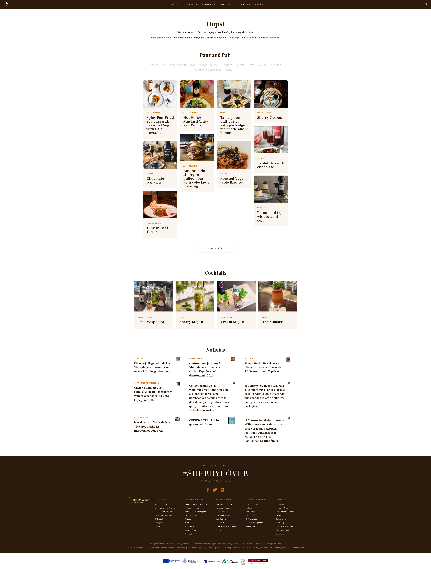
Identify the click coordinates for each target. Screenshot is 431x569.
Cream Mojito (232, 321)
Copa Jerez (220, 523)
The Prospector (151, 321)
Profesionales (190, 4)
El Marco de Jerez (253, 504)
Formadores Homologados (196, 512)
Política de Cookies (283, 530)
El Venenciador (251, 519)
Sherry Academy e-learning (196, 504)
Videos (188, 519)
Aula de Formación (192, 508)
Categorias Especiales (163, 515)
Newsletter (189, 534)
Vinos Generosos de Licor (165, 508)
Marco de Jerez (228, 4)
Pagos (157, 526)
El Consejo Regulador (254, 523)
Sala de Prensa (191, 515)
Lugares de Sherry (223, 515)
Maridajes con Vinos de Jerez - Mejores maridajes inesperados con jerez (153, 427)
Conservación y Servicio (225, 504)
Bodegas (158, 523)
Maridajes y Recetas (223, 508)
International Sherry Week (226, 526)
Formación (280, 504)
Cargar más (215, 249)
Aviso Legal (280, 523)
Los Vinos (172, 4)
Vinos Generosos (161, 504)
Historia (249, 508)
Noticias (245, 4)
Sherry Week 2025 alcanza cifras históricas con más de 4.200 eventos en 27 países (262, 367)
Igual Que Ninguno (223, 519)
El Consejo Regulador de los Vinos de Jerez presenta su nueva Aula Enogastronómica (153, 367)
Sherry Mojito (191, 321)
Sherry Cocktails (222, 512)
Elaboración (159, 519)
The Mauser (272, 321)
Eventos (219, 530)
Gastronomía (208, 4)
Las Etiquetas (251, 515)
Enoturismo (250, 512)
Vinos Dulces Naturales (164, 512)
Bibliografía (189, 526)
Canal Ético (280, 534)
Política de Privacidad (284, 526)
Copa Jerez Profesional (285, 512)
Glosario (188, 523)
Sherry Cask (250, 526)
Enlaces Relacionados (193, 530)
